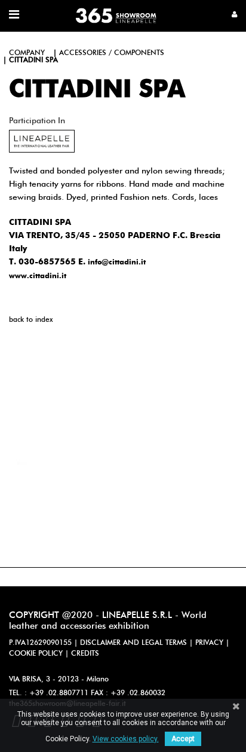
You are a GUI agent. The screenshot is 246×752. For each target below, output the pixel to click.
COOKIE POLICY (36, 653)
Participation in (37, 121)
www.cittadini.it (37, 276)
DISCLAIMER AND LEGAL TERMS (133, 643)
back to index (31, 320)
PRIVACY (209, 643)
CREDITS (85, 653)
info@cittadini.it (117, 262)
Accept (183, 739)
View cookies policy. (126, 739)
